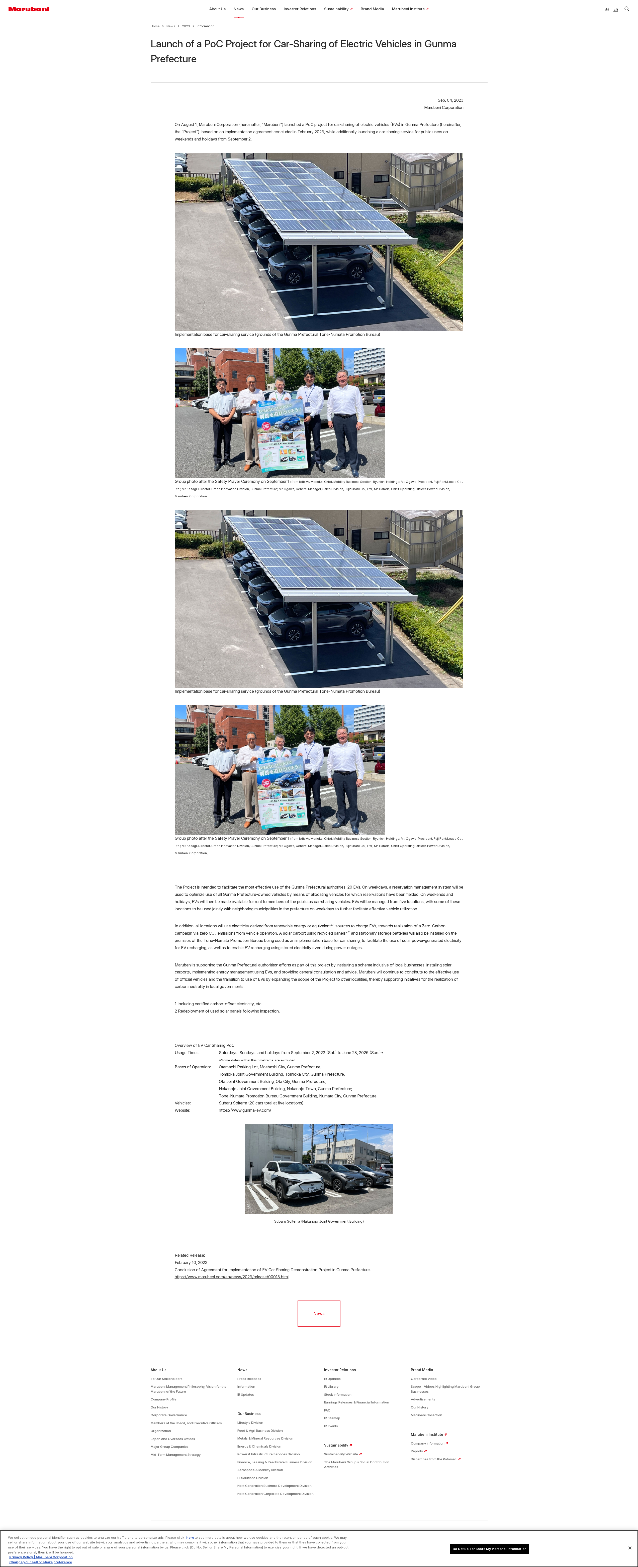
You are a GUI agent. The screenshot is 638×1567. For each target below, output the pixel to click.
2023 (186, 26)
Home (155, 26)
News (170, 26)
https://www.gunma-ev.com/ (245, 1110)
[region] (319, 1548)
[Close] (629, 1547)
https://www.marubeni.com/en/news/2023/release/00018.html (232, 1276)
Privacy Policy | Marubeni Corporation (41, 1557)
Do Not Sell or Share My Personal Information (489, 1549)
